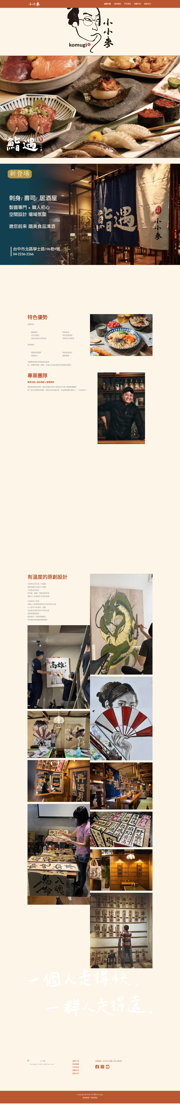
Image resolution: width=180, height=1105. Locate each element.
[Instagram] (102, 1067)
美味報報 (117, 4)
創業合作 (147, 4)
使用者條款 (94, 1098)
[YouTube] (108, 1067)
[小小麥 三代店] (90, 107)
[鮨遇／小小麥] (90, 214)
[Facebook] (97, 1067)
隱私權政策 (86, 1098)
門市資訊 (127, 4)
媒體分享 (137, 4)
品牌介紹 (107, 4)
